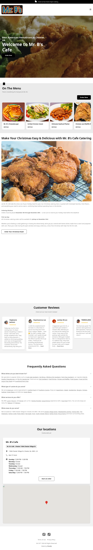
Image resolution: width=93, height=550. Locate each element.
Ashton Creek (12, 414)
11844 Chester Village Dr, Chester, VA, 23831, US (23, 451)
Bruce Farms (62, 414)
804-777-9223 (13, 455)
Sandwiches (72, 390)
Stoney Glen (75, 412)
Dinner (21, 401)
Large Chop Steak (6, 381)
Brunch (13, 401)
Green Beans (11, 392)
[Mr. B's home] (12, 9)
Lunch (9, 401)
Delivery (17, 403)
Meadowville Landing (64, 412)
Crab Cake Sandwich (32, 377)
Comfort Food (32, 390)
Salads (66, 390)
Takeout (9, 403)
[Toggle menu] (90, 9)
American (10, 390)
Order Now (84, 97)
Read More (60, 346)
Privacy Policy (51, 540)
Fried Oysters (74, 379)
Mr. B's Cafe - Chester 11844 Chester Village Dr (21, 446)
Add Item (6, 127)
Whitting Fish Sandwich (53, 377)
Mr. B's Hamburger (23, 379)
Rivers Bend (21, 414)
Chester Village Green (51, 412)
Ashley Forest (53, 414)
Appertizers (59, 390)
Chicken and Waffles (63, 379)
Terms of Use (42, 540)
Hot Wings (42, 377)
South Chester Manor (42, 414)
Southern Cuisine (44, 390)
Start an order (46, 479)
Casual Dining (46, 401)
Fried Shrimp (52, 379)
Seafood (3, 392)
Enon (33, 414)
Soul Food (65, 401)
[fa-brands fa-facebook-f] (44, 534)
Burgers (79, 390)
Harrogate (28, 414)
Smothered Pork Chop (21, 381)
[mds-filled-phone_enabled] (49, 534)
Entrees (84, 390)
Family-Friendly (36, 401)
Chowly (49, 546)
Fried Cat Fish (83, 379)
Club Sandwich (43, 379)
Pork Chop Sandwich (67, 377)
